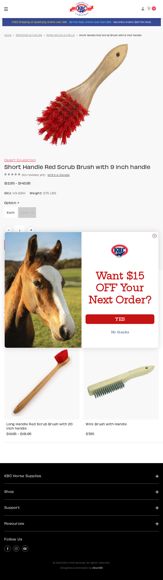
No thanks (120, 332)
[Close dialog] (154, 236)
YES (120, 319)
